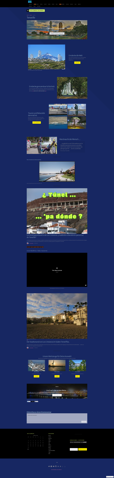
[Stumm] (83, 442)
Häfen (49, 4)
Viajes (34, 6)
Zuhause (30, 4)
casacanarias (41, 30)
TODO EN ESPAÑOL (51, 450)
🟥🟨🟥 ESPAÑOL (61, 4)
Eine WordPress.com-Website (56, 469)
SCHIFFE (36, 376)
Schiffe (45, 4)
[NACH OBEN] (57, 462)
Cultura (49, 436)
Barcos (79, 4)
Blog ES (71, 4)
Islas (75, 4)
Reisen (53, 4)
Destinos (38, 6)
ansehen (77, 62)
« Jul (28, 449)
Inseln (41, 4)
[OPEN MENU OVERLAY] (28, 10)
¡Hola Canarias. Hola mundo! (37, 10)
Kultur (49, 444)
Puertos (30, 6)
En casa (67, 4)
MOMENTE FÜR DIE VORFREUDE (57, 33)
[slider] (85, 442)
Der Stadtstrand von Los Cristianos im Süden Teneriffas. (48, 342)
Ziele (57, 4)
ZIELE (77, 376)
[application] (78, 442)
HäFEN (57, 376)
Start (28, 15)
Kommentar (84, 421)
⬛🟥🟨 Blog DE (36, 4)
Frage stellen (82, 449)
